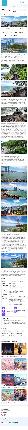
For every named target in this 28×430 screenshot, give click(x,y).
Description (5, 32)
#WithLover (4, 335)
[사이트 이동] (2, 415)
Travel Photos (22, 32)
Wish (8, 28)
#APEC (12, 333)
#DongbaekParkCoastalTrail (7, 331)
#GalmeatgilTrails (5, 338)
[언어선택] (20, 2)
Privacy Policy (4, 412)
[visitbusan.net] (4, 3)
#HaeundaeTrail (19, 333)
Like (21, 28)
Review (5, 35)
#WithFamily (11, 335)
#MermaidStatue (5, 333)
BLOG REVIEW (14, 35)
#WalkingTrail (19, 335)
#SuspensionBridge (19, 331)
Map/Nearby (14, 32)
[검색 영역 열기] (23, 2)
